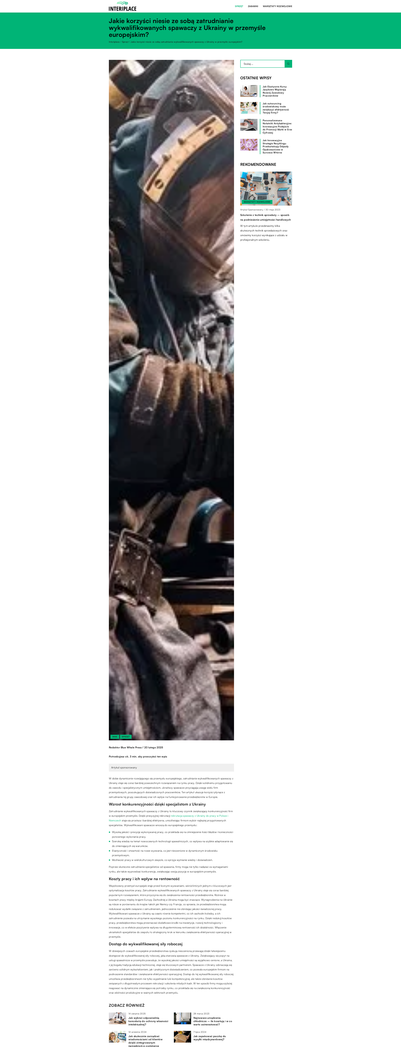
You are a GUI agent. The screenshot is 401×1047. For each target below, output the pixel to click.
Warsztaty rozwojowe (277, 6)
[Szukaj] (288, 64)
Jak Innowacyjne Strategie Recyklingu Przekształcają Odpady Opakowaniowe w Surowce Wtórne (276, 146)
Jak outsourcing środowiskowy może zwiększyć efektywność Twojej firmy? (276, 108)
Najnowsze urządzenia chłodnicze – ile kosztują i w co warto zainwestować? (212, 1021)
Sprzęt (239, 6)
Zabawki (253, 6)
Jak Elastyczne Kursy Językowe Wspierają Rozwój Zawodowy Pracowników (275, 91)
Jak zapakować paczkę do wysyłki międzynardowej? (209, 1038)
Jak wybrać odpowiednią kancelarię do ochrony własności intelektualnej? (148, 1021)
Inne (114, 737)
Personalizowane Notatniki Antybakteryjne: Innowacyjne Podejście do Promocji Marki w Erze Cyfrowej (277, 126)
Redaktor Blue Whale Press (125, 747)
